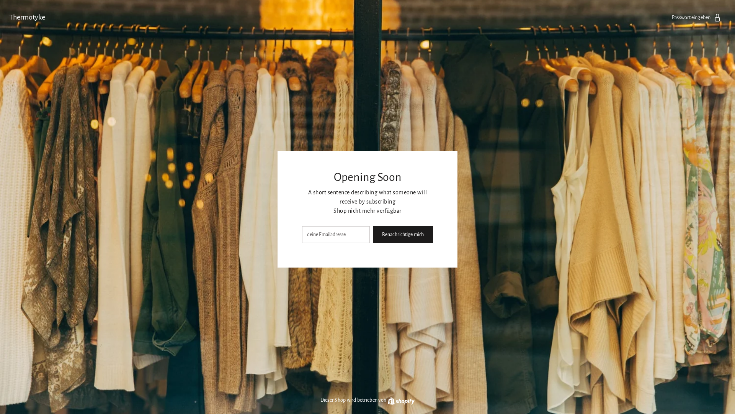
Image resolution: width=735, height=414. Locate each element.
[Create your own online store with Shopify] (401, 400)
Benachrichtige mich (403, 234)
